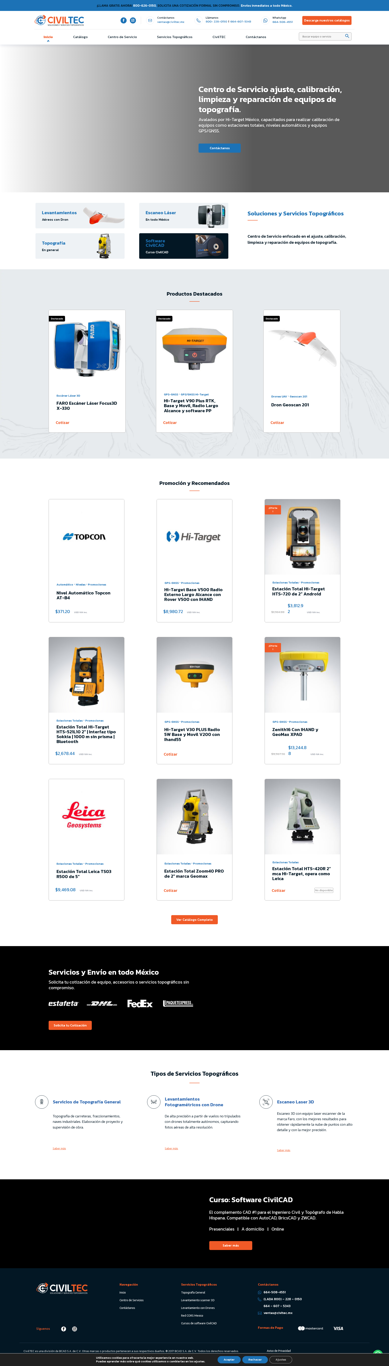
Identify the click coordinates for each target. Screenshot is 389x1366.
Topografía (53, 243)
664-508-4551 (283, 22)
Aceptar (229, 1359)
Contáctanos (256, 36)
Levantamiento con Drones (198, 1308)
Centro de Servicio (122, 36)
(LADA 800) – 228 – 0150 (283, 1299)
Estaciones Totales (284, 395)
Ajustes (281, 1359)
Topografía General (193, 1292)
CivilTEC (219, 36)
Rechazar (255, 1359)
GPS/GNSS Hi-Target (87, 394)
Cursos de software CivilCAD (199, 1323)
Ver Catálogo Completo (194, 919)
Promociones (97, 584)
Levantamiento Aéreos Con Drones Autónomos (103, 106)
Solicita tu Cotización (79, 136)
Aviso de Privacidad (279, 1350)
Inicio (48, 36)
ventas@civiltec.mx (170, 22)
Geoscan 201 (191, 396)
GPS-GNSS (64, 394)
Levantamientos (59, 212)
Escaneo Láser (161, 212)
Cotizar (62, 422)
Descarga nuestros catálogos (327, 20)
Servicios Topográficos (174, 36)
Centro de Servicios (132, 1300)
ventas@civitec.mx (278, 1312)
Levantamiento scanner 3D (198, 1300)
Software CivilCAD (155, 243)
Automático (65, 584)
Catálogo (80, 36)
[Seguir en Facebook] (124, 20)
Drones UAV (172, 396)
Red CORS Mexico (192, 1315)
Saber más (59, 1148)
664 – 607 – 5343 (277, 1305)
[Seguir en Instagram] (133, 20)
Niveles (80, 584)
